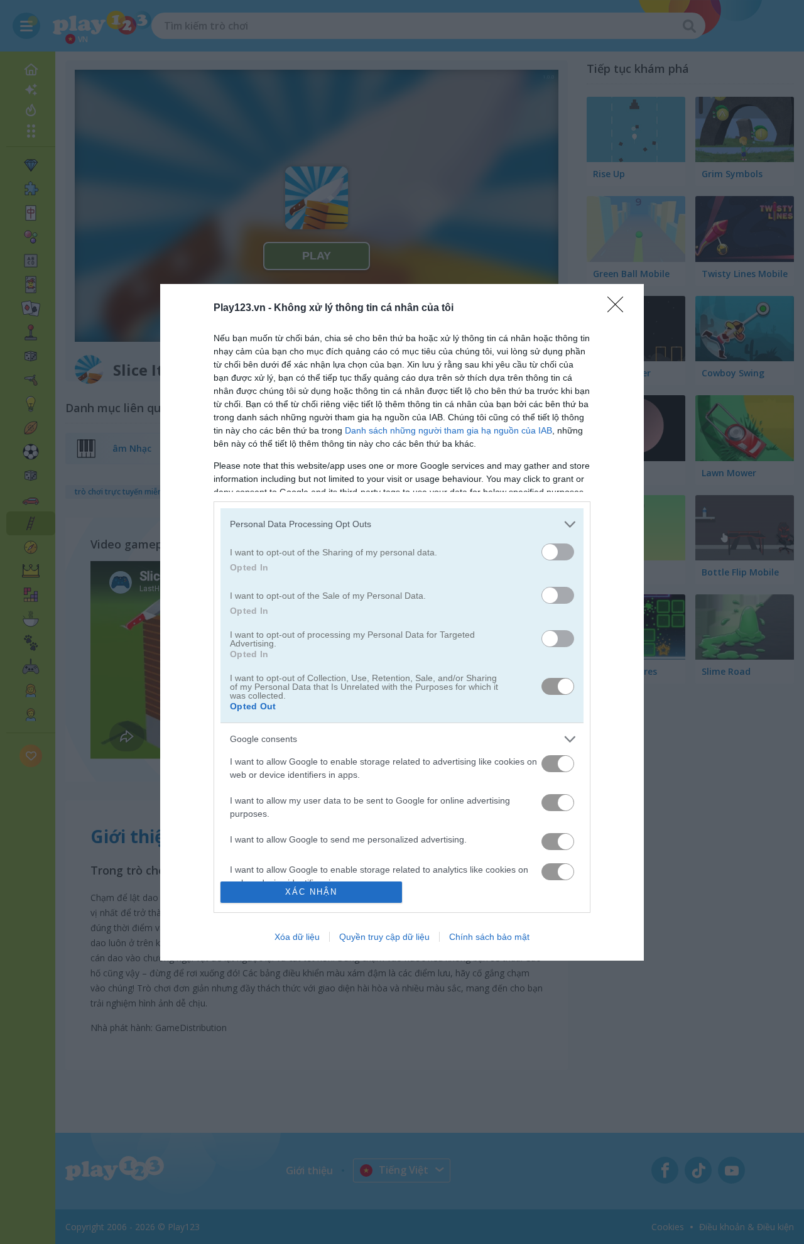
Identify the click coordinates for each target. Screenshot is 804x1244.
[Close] (619, 308)
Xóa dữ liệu (297, 937)
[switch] (557, 551)
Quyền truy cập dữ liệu (384, 937)
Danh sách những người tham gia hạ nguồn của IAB (448, 430)
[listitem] (402, 524)
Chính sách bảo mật (489, 937)
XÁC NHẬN (311, 892)
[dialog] (402, 622)
